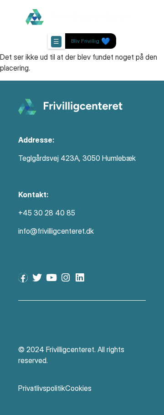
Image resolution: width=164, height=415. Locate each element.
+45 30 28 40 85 (46, 212)
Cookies (78, 388)
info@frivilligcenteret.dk (56, 231)
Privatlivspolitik (41, 388)
